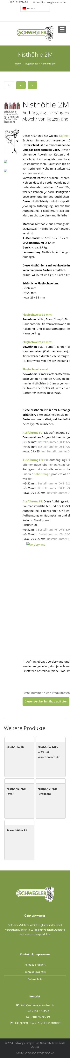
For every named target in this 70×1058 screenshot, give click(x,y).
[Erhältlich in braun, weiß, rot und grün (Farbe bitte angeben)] (12, 105)
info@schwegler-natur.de (51, 2)
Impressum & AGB (35, 972)
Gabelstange (42, 474)
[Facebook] (35, 17)
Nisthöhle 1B (15, 747)
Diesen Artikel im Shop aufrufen (45, 701)
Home (18, 63)
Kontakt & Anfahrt (35, 964)
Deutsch (30, 8)
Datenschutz (35, 979)
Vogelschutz (31, 63)
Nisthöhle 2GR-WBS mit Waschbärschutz (49, 752)
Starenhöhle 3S (17, 830)
